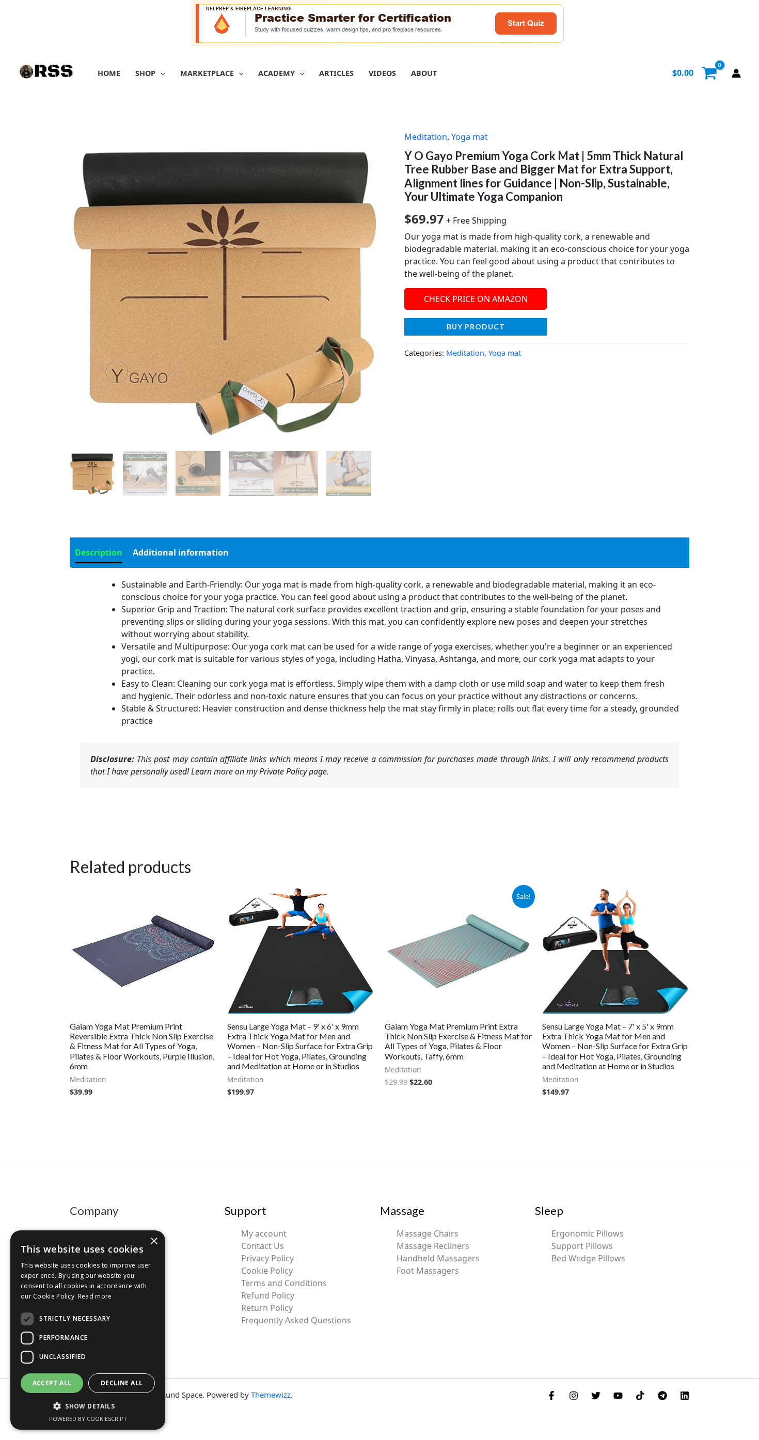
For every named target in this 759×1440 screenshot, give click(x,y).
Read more (95, 1296)
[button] (160, 73)
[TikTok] (640, 1395)
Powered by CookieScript (88, 1418)
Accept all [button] (52, 1383)
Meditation (425, 137)
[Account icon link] (736, 73)
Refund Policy (267, 1295)
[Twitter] (595, 1395)
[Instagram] (573, 1395)
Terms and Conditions (284, 1283)
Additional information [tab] (181, 552)
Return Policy (267, 1308)
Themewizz (271, 1394)
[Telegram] (662, 1395)
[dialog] (87, 1330)
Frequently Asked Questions (296, 1320)
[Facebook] (551, 1395)
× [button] (153, 1241)
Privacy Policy (267, 1258)
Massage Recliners (433, 1246)
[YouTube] (618, 1395)
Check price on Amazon (476, 299)
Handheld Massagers (438, 1258)
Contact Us (262, 1246)
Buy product (476, 326)
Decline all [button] (122, 1383)
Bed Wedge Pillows (588, 1258)
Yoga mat (469, 137)
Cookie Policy (267, 1270)
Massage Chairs (427, 1233)
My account (264, 1233)
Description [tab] (98, 552)
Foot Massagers (428, 1270)
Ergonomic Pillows (587, 1233)
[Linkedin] (684, 1395)
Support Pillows (582, 1246)
